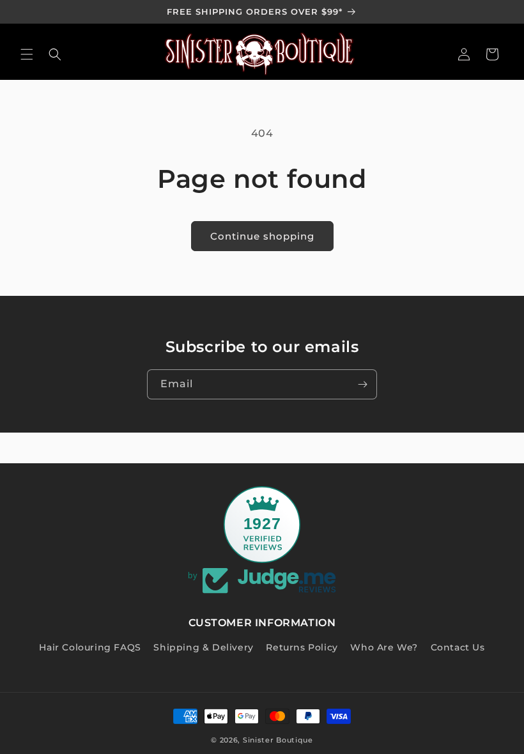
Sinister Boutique (278, 739)
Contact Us (458, 647)
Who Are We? (384, 647)
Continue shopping (262, 236)
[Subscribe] (362, 384)
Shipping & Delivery (203, 647)
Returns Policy (301, 647)
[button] (27, 54)
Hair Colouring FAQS (90, 647)
